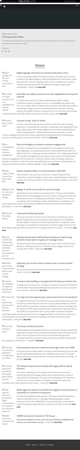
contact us (43, 445)
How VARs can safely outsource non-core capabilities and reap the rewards (47, 95)
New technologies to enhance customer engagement (41, 144)
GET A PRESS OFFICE (70, 1)
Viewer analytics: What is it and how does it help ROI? (41, 171)
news (28, 445)
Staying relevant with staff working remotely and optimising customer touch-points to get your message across (44, 238)
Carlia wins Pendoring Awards (30, 213)
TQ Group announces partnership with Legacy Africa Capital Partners (44, 367)
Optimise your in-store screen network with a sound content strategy (44, 264)
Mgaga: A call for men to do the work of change (38, 189)
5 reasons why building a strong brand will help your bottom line (46, 281)
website (51, 445)
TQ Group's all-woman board (30, 326)
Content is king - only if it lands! (31, 120)
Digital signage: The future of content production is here (42, 72)
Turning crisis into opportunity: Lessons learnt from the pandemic (47, 297)
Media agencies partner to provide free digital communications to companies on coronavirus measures (47, 391)
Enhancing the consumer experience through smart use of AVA (46, 347)
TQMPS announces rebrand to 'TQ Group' (36, 416)
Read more (42, 87)
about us (34, 445)
